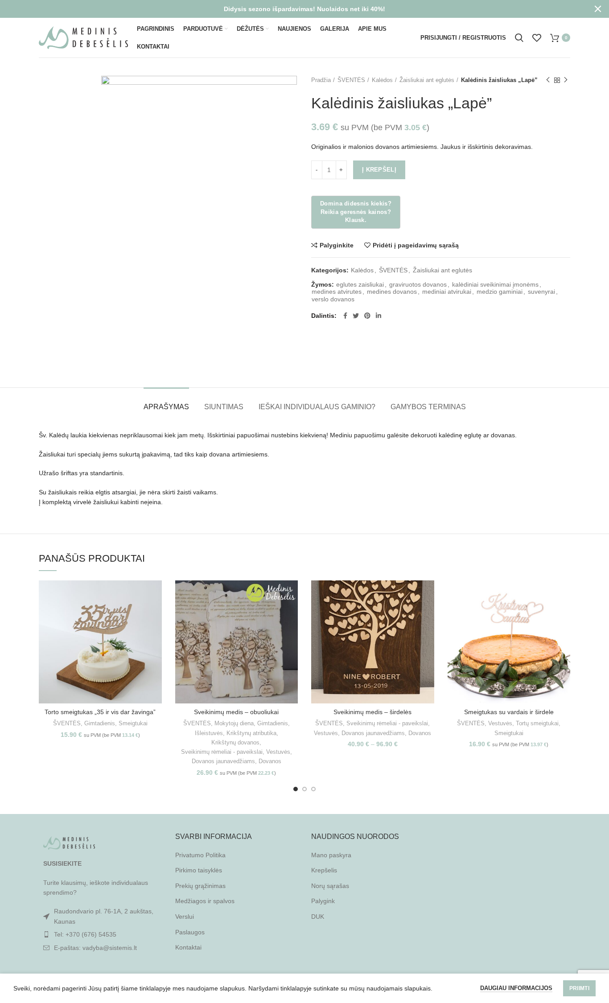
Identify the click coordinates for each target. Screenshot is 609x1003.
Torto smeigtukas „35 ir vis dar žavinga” (100, 711)
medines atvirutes (337, 291)
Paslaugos (190, 932)
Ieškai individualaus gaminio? (317, 407)
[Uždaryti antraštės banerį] (598, 9)
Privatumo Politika (200, 855)
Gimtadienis (99, 723)
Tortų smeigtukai (537, 723)
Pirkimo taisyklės (198, 870)
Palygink (323, 900)
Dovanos (270, 761)
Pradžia (321, 80)
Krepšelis (324, 870)
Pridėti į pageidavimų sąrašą (416, 245)
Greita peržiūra (155, 615)
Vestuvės (278, 751)
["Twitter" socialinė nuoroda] (356, 315)
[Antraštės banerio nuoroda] (291, 9)
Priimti (579, 988)
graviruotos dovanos (418, 284)
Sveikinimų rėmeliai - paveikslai (222, 751)
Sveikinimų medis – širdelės (372, 711)
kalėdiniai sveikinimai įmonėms (495, 284)
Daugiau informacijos (516, 988)
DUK (317, 916)
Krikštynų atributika (251, 733)
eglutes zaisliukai (360, 284)
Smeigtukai (133, 723)
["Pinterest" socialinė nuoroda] (367, 315)
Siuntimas (223, 407)
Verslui (184, 916)
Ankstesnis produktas (547, 80)
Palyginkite (337, 245)
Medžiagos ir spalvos (205, 900)
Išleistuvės (209, 733)
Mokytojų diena (234, 723)
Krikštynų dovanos (235, 742)
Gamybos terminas (428, 407)
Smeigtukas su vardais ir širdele (509, 711)
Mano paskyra (331, 855)
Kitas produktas (565, 80)
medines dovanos (392, 291)
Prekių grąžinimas (200, 885)
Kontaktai (188, 947)
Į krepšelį (379, 169)
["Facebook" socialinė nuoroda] (345, 315)
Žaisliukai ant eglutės (426, 80)
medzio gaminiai (500, 291)
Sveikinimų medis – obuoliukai (236, 711)
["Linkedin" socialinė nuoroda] (378, 315)
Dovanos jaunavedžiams (223, 761)
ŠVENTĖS (351, 80)
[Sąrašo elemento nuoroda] (100, 934)
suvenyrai (541, 291)
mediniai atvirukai (446, 291)
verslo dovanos (333, 299)
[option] (66, 76)
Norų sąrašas (330, 885)
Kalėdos (382, 80)
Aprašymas (166, 407)
